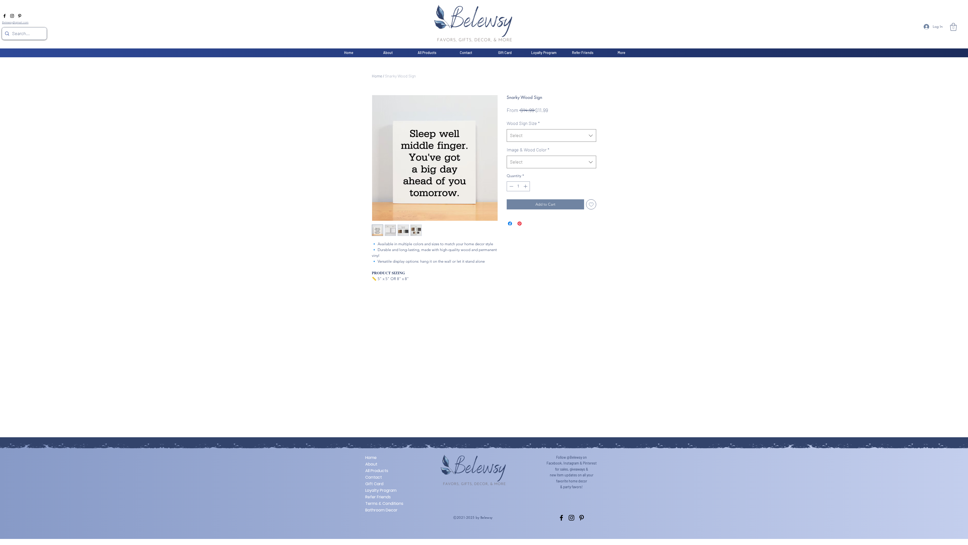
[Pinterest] (19, 15)
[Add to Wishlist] (591, 204)
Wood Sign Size (523, 123)
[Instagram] (12, 15)
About (371, 464)
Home (377, 75)
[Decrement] (510, 186)
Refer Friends (378, 497)
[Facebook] (4, 15)
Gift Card (374, 484)
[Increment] (526, 186)
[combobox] (551, 135)
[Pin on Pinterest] (520, 224)
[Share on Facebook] (510, 224)
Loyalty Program (381, 490)
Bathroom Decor (381, 510)
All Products (376, 471)
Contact (373, 477)
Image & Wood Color (528, 149)
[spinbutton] (518, 186)
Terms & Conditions (383, 503)
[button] (953, 27)
